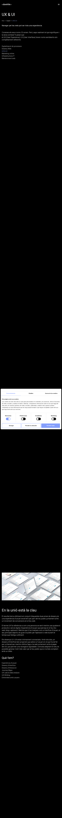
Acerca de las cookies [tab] (51, 393)
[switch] (23, 419)
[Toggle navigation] (58, 4)
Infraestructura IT (8, 56)
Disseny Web (6, 49)
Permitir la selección (31, 425)
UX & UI (4, 51)
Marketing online (8, 54)
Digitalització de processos (12, 46)
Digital (8, 21)
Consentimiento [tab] (10, 393)
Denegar (11, 425)
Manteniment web (8, 58)
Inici (3, 21)
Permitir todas (51, 425)
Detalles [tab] (31, 393)
